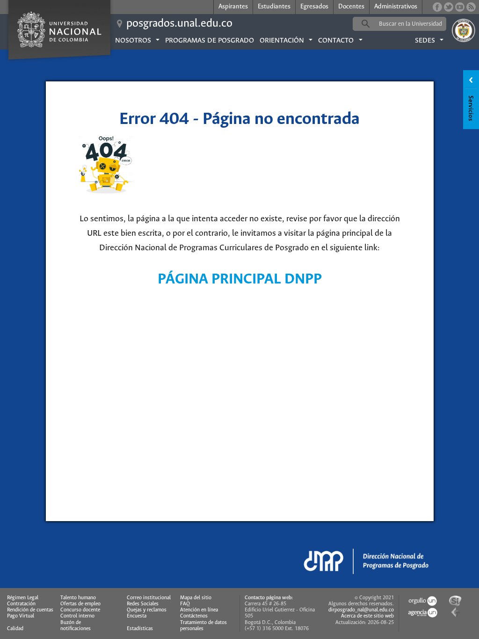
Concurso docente (80, 610)
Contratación (21, 604)
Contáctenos (194, 616)
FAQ (185, 604)
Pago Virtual (20, 616)
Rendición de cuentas (30, 610)
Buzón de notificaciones (75, 626)
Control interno (77, 616)
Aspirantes (233, 6)
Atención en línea (199, 610)
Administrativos (395, 6)
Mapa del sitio (195, 598)
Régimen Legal (22, 598)
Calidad (15, 629)
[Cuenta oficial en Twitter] (448, 7)
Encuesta (136, 616)
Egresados (314, 6)
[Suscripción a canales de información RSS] (471, 7)
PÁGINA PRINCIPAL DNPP (240, 279)
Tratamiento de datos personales (203, 626)
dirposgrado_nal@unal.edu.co (361, 610)
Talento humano (78, 598)
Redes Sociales (143, 604)
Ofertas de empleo (80, 604)
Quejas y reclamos (147, 610)
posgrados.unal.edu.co (179, 23)
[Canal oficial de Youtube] (459, 7)
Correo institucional (149, 598)
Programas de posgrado (209, 40)
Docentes (351, 6)
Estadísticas (140, 629)
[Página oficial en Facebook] (437, 7)
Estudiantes (274, 6)
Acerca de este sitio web (367, 616)
